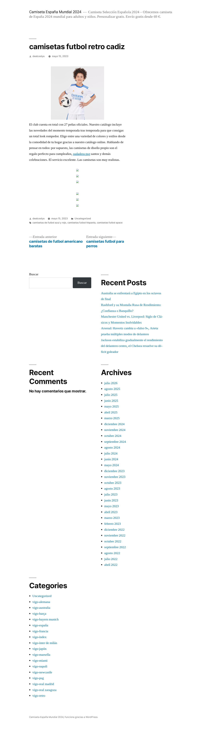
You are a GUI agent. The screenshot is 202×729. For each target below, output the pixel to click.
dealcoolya (39, 56)
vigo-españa (40, 625)
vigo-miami (39, 661)
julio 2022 (110, 559)
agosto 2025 (112, 389)
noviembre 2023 (114, 477)
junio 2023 (111, 500)
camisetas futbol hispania (81, 222)
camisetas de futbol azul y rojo (49, 222)
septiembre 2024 (115, 442)
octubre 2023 (112, 483)
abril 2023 (110, 512)
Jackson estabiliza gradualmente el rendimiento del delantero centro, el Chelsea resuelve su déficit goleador (132, 346)
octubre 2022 (112, 541)
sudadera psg (81, 154)
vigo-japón (39, 649)
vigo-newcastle (42, 672)
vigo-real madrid (43, 684)
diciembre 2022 (114, 530)
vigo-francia (40, 631)
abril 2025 (110, 412)
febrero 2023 (112, 524)
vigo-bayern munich (45, 619)
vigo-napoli (39, 666)
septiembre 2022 (115, 547)
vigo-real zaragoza (44, 690)
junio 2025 (111, 401)
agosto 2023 (112, 488)
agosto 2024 (112, 447)
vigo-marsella (41, 655)
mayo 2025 (111, 406)
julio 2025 (110, 395)
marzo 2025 (112, 418)
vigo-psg (38, 678)
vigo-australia (41, 608)
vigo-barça (39, 614)
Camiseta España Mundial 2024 (55, 12)
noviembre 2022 (114, 535)
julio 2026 (110, 383)
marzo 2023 (112, 518)
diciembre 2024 (114, 424)
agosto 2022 (112, 553)
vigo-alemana (41, 602)
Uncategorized (83, 218)
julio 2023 (110, 494)
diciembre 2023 (114, 471)
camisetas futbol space (109, 222)
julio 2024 (110, 453)
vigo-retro (38, 696)
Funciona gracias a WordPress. (81, 717)
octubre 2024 (112, 436)
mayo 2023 (111, 506)
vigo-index (39, 637)
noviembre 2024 (114, 430)
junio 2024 (111, 459)
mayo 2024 (111, 465)
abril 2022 (110, 565)
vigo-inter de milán (44, 643)
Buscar (33, 274)
